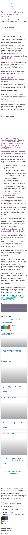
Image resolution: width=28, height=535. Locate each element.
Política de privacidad (6, 528)
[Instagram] (3, 518)
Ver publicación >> (7, 322)
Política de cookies (6, 530)
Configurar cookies (6, 532)
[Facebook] (6, 518)
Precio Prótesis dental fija (12, 319)
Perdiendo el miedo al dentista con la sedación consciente (14, 459)
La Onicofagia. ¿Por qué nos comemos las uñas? (13, 423)
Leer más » (5, 355)
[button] (25, 5)
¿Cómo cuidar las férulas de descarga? (13, 387)
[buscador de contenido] (25, 5)
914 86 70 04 (4, 521)
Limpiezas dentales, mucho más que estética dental (13, 351)
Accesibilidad (4, 533)
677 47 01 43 (4, 523)
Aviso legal (3, 527)
